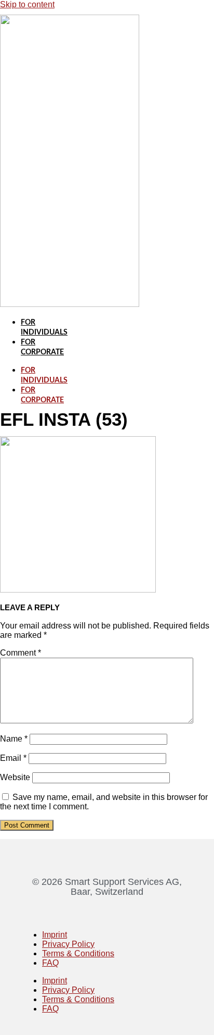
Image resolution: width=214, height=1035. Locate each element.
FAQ (50, 962)
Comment (20, 652)
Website (15, 777)
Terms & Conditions (78, 953)
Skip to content (27, 4)
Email (13, 758)
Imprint (54, 934)
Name (14, 738)
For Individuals (44, 375)
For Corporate (42, 395)
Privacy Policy (68, 944)
